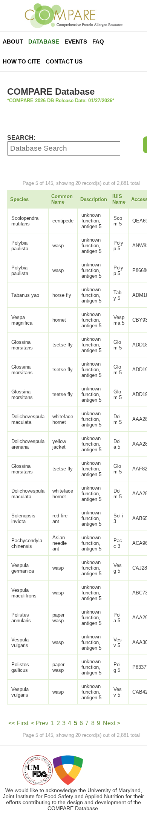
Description (93, 199)
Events (75, 41)
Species (19, 199)
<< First (18, 723)
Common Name (62, 199)
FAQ (98, 41)
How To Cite (21, 61)
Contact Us (64, 61)
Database (43, 41)
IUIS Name (119, 199)
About (13, 41)
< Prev (39, 723)
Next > (111, 723)
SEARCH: (21, 138)
